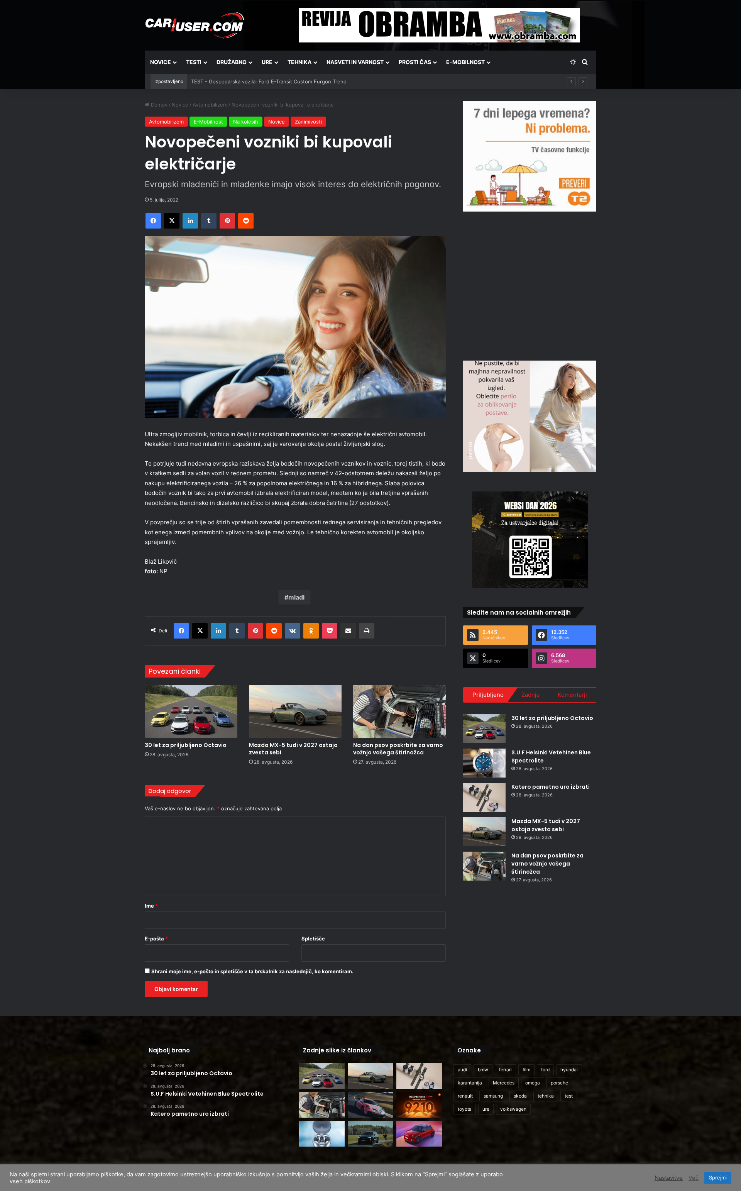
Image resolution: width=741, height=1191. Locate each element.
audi (462, 1069)
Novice (160, 62)
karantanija (470, 1083)
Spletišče (313, 938)
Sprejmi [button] (718, 1177)
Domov (158, 105)
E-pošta (156, 938)
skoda (520, 1096)
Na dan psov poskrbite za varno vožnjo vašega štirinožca (398, 748)
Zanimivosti (308, 122)
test (569, 1096)
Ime (151, 906)
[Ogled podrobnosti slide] (529, 156)
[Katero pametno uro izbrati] (484, 797)
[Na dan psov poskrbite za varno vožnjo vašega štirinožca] (399, 711)
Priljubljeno (488, 694)
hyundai (569, 1069)
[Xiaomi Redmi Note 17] (419, 1105)
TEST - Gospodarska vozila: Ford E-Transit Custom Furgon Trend (269, 81)
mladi (296, 597)
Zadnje (530, 694)
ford (545, 1069)
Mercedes (503, 1083)
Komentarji (572, 694)
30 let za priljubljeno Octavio (186, 745)
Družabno (232, 62)
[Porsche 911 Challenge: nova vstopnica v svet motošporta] (370, 1105)
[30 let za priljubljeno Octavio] (191, 711)
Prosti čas (415, 62)
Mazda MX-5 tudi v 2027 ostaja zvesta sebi (293, 748)
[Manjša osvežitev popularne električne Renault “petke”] (419, 1134)
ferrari (505, 1069)
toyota (465, 1109)
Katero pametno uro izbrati (550, 787)
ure (485, 1109)
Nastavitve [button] (669, 1177)
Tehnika (299, 62)
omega (532, 1083)
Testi (193, 62)
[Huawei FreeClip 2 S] (322, 1134)
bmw (483, 1069)
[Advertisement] (530, 285)
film (526, 1069)
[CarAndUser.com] (194, 25)
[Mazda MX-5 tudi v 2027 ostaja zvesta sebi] (295, 711)
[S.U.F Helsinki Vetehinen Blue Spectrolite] (484, 763)
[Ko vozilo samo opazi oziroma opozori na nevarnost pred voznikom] (370, 1134)
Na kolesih (245, 122)
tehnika (546, 1096)
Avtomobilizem (210, 105)
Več (694, 1177)
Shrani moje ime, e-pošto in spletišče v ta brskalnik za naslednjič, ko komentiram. (252, 971)
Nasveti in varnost (355, 62)
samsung (493, 1096)
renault (465, 1096)
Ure (267, 62)
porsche (559, 1083)
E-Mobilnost (465, 62)
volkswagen (513, 1109)
